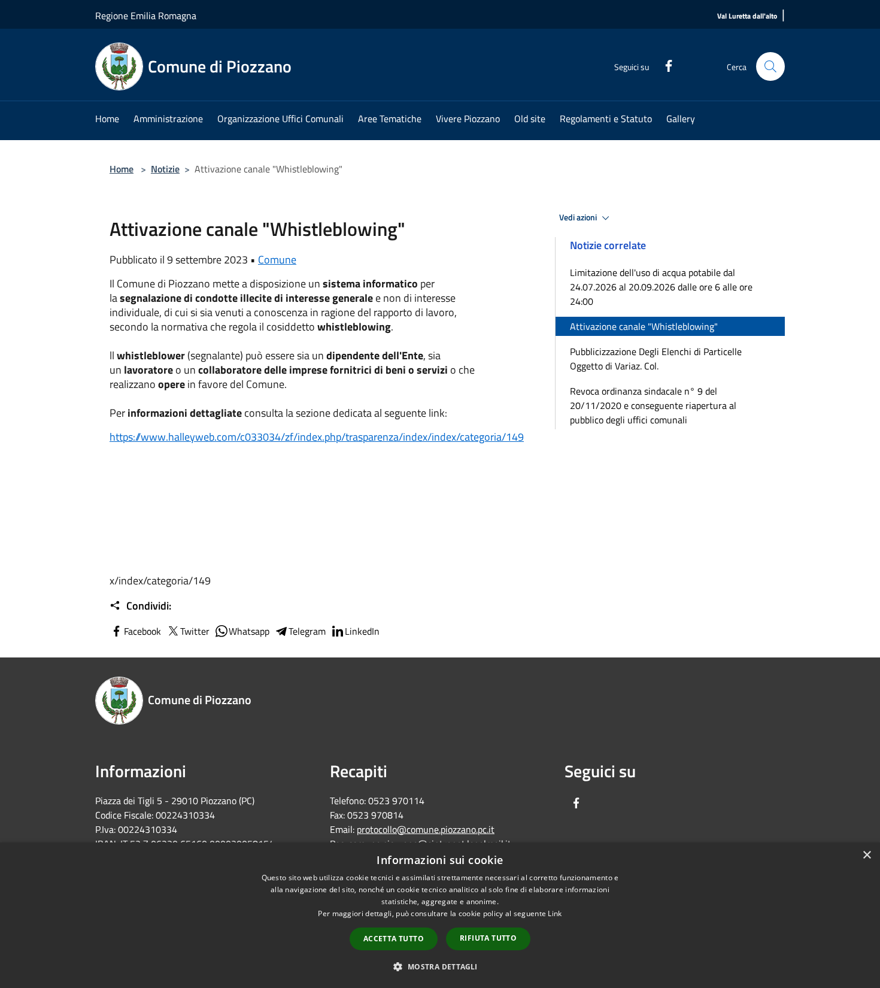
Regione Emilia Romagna (145, 15)
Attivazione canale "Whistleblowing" (644, 326)
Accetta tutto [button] (393, 939)
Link (555, 913)
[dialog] (440, 915)
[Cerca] (770, 66)
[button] (439, 966)
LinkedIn (362, 631)
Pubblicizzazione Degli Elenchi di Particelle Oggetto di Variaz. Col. (656, 358)
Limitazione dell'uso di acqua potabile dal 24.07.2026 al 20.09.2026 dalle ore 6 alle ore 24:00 (661, 286)
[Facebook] (664, 64)
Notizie (165, 169)
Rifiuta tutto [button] (488, 938)
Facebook (142, 631)
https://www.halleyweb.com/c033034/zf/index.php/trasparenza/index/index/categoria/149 (317, 437)
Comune (277, 259)
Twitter (195, 631)
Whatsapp (249, 631)
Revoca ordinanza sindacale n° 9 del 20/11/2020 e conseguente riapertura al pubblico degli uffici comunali (653, 405)
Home (121, 169)
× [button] (866, 855)
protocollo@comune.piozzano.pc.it (425, 829)
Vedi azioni (579, 217)
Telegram (307, 631)
